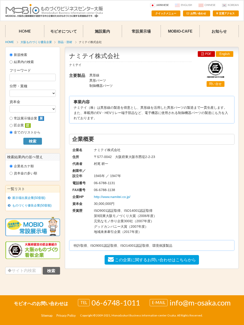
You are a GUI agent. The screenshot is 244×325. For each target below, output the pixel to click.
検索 (32, 141)
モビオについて (63, 31)
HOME (25, 31)
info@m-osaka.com (200, 302)
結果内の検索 (24, 62)
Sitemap (47, 315)
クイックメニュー (165, 13)
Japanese (162, 4)
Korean (233, 4)
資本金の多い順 (25, 173)
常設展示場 (141, 31)
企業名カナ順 (24, 166)
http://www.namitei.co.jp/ (112, 197)
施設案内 (102, 31)
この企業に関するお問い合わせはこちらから (155, 259)
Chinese (209, 4)
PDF (208, 54)
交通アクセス (227, 13)
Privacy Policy (66, 315)
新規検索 (20, 55)
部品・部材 (65, 42)
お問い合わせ (198, 13)
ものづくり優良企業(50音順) (31, 205)
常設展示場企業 (28, 118)
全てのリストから (27, 132)
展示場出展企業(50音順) (28, 198)
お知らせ (219, 31)
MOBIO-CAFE (180, 31)
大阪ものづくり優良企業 (36, 42)
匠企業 (22, 125)
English (186, 4)
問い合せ (215, 84)
